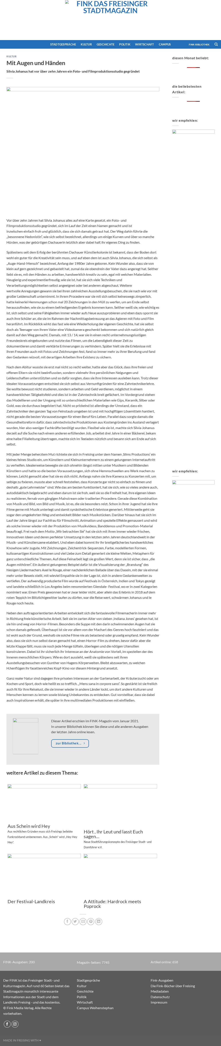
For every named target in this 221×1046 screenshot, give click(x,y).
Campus (165, 44)
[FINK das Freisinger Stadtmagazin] (110, 20)
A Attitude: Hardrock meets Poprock (112, 904)
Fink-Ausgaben (162, 980)
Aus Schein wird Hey (42, 834)
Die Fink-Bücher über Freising (173, 986)
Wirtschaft (144, 44)
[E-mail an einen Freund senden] (83, 921)
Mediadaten (160, 991)
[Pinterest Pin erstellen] (90, 921)
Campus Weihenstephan (95, 1008)
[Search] (216, 44)
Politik (124, 44)
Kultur (86, 44)
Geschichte (106, 44)
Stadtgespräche (63, 44)
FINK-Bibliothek (199, 44)
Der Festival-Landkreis (31, 901)
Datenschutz (160, 997)
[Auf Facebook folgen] (7, 1024)
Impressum (159, 1002)
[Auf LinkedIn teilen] (98, 921)
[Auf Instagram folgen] (15, 1024)
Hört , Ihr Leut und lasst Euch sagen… (118, 839)
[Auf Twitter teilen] (75, 921)
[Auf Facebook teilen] (67, 921)
